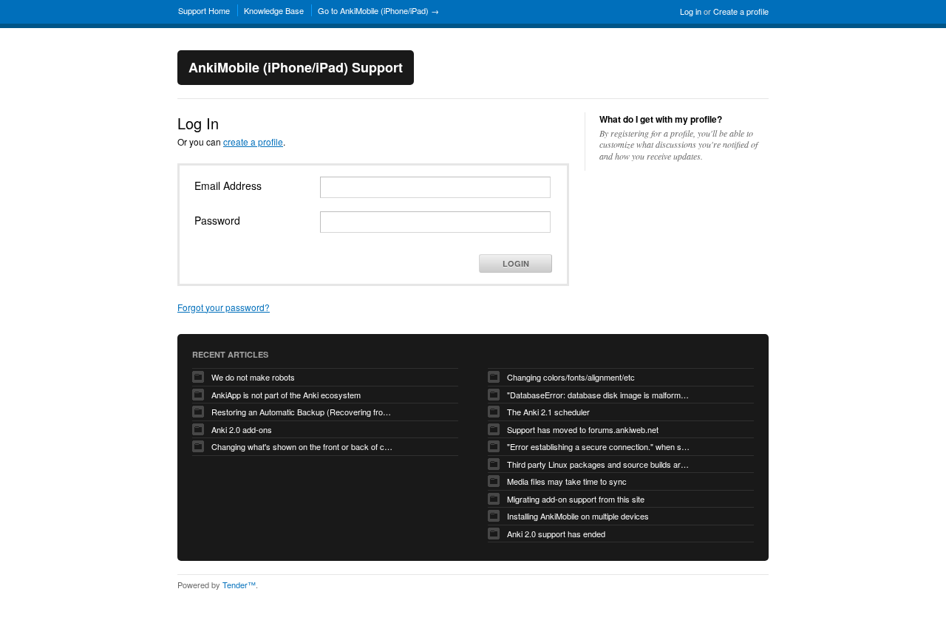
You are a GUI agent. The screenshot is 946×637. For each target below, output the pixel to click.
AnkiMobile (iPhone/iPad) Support (295, 67)
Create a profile (741, 11)
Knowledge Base (274, 10)
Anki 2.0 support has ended (556, 533)
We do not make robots (253, 377)
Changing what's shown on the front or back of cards (303, 446)
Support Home (204, 10)
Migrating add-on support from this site (575, 499)
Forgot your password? (223, 307)
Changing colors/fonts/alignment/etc (571, 377)
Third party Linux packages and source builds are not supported (599, 464)
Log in (690, 11)
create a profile (253, 141)
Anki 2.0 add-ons (241, 429)
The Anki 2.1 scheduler (548, 412)
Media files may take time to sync (567, 481)
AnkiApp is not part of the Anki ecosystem (286, 395)
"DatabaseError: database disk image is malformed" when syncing (599, 395)
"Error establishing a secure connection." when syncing (599, 446)
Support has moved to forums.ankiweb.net (583, 429)
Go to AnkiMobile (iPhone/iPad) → (378, 10)
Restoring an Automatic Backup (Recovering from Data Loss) (303, 412)
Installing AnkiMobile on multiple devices (578, 516)
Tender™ (239, 584)
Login (516, 263)
